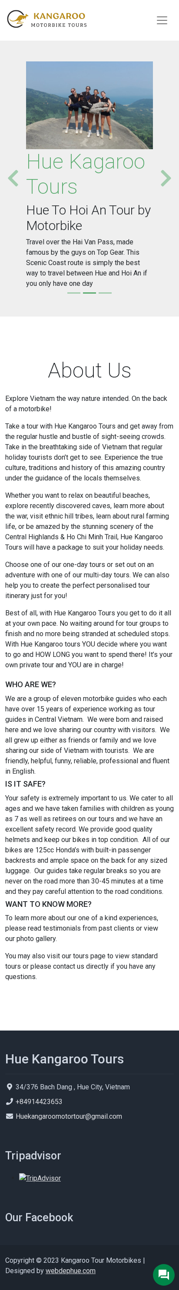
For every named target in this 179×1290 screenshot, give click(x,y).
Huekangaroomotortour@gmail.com (69, 1116)
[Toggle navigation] (162, 20)
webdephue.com (71, 1271)
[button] (9, 179)
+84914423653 (39, 1102)
